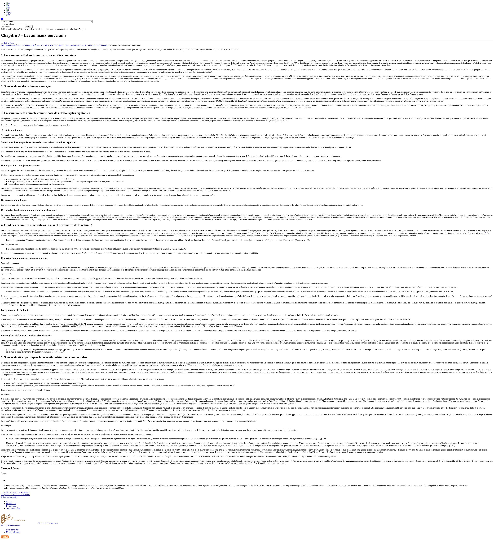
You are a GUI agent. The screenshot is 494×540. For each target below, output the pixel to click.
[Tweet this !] (5, 475)
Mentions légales (13, 532)
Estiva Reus (9, 43)
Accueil (9, 501)
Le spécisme (11, 506)
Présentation (11, 504)
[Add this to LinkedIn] (7, 475)
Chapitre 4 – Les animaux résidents (15, 495)
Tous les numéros (13, 508)
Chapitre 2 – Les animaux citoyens (15, 492)
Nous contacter (12, 530)
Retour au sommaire (9, 497)
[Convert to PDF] (15, 475)
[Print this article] (13, 475)
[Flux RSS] (5, 538)
